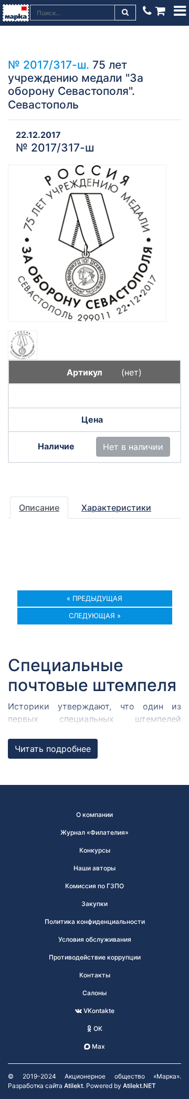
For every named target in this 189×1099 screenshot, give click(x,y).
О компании (94, 814)
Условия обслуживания (94, 939)
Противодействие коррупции (95, 957)
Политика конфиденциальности (95, 921)
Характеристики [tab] (116, 507)
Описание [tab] (39, 507)
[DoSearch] (125, 12)
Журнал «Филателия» (94, 832)
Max (97, 1046)
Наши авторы (95, 868)
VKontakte (98, 1011)
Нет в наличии (133, 446)
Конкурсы (94, 850)
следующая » (95, 615)
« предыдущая (94, 598)
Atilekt (73, 1086)
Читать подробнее (53, 749)
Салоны (94, 993)
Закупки (94, 904)
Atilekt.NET (139, 1086)
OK (97, 1028)
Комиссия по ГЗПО (94, 886)
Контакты (94, 975)
